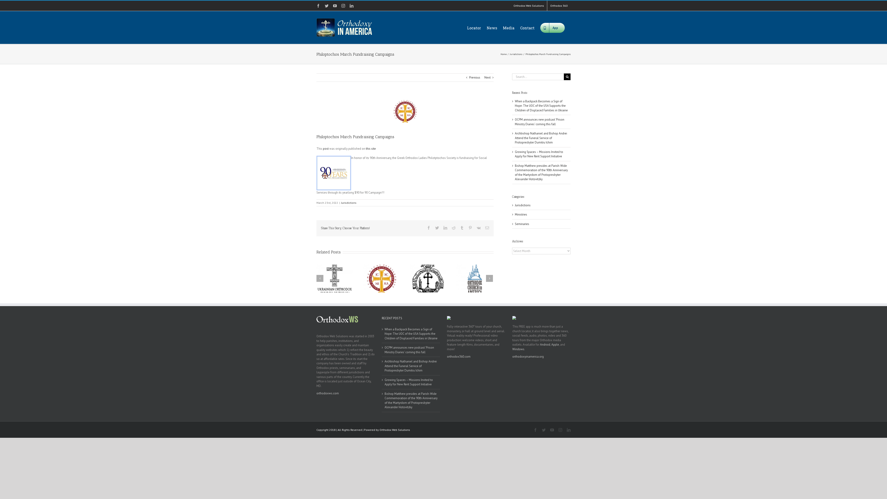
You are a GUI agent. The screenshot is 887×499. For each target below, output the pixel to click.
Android (545, 345)
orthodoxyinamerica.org (528, 357)
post (326, 149)
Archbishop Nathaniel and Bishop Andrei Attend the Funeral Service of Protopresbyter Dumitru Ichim (541, 137)
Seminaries (522, 224)
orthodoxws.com (327, 393)
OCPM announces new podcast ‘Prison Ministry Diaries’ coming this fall (409, 350)
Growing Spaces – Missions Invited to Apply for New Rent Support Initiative (409, 382)
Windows (518, 349)
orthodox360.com (459, 357)
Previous (474, 77)
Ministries (521, 214)
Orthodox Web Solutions (395, 430)
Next (487, 77)
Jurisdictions (348, 202)
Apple (555, 345)
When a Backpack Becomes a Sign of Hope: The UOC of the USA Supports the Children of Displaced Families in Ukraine (541, 105)
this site (371, 149)
